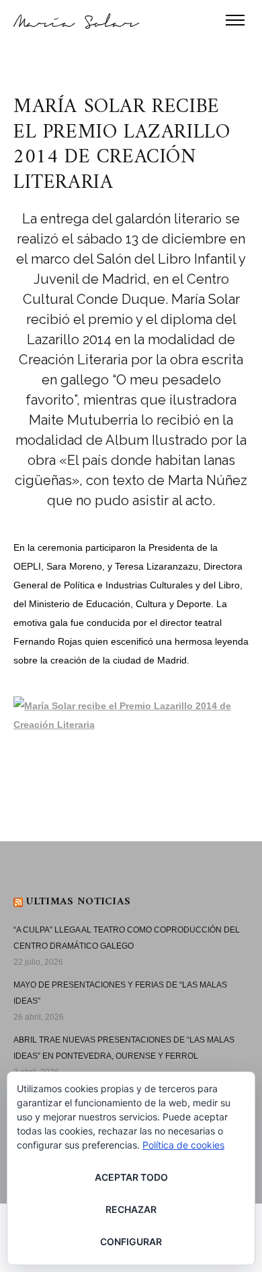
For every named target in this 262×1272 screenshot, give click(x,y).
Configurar (131, 1241)
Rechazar (131, 1209)
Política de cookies (183, 1145)
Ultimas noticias (78, 901)
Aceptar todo (131, 1177)
